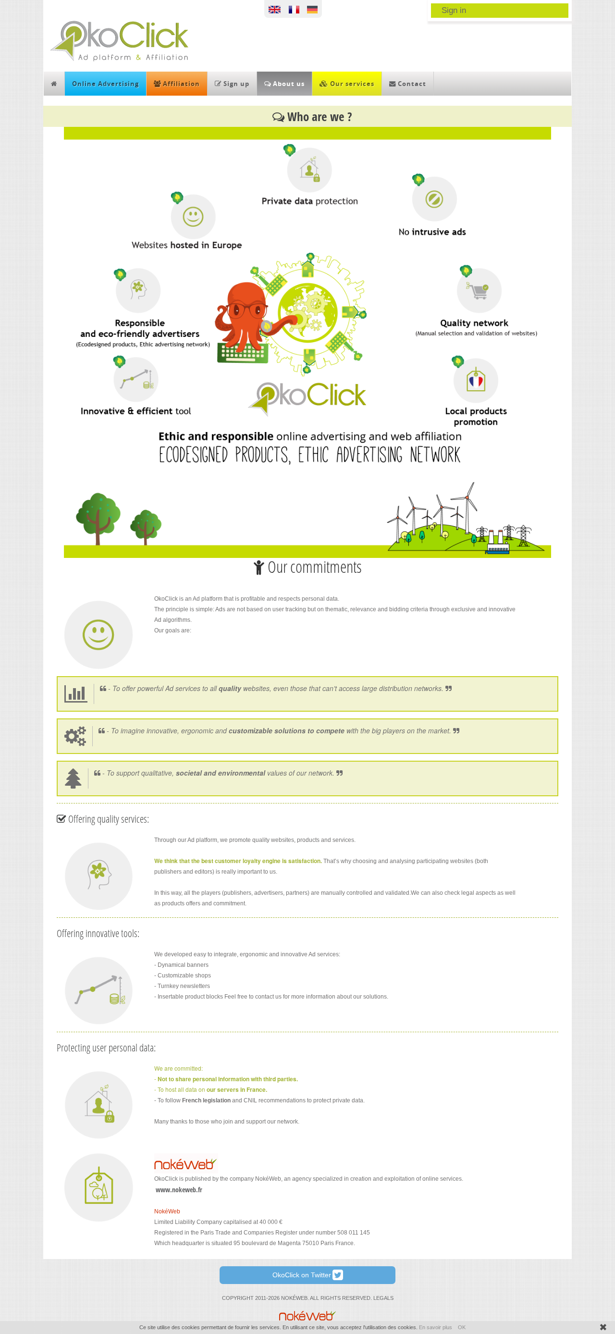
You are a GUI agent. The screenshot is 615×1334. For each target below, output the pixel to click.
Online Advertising (105, 83)
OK (462, 1327)
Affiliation (180, 83)
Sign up (235, 83)
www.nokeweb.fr (179, 1189)
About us (288, 83)
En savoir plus (435, 1327)
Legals (383, 1298)
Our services (351, 83)
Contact (411, 83)
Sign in (454, 10)
